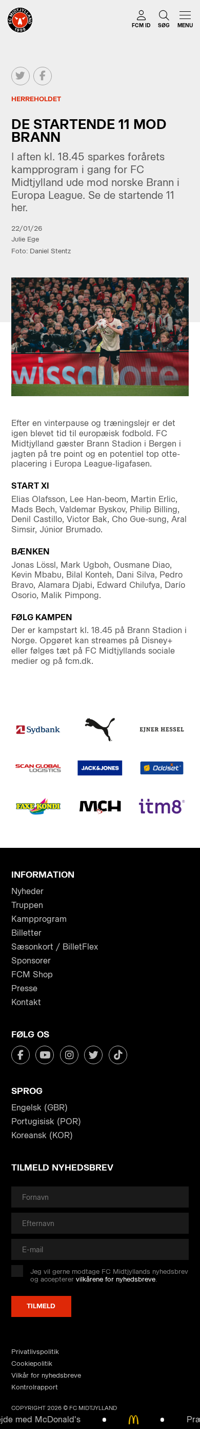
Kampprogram (39, 919)
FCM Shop (32, 974)
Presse (24, 988)
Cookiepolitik (31, 1363)
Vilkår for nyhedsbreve (46, 1375)
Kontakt (26, 1002)
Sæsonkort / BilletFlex (54, 947)
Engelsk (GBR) (39, 1107)
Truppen (27, 905)
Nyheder (27, 891)
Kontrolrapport (34, 1387)
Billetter (26, 933)
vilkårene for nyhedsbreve (115, 1279)
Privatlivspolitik (35, 1352)
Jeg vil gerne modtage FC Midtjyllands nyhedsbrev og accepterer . (109, 1276)
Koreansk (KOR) (42, 1135)
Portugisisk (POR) (46, 1121)
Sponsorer (31, 961)
